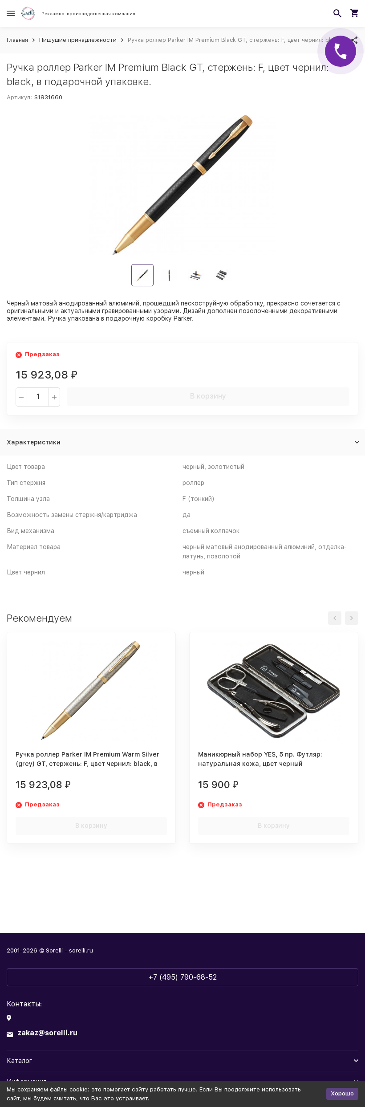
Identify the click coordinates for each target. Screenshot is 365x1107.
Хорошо (342, 1093)
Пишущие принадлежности (78, 40)
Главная (17, 40)
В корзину (208, 396)
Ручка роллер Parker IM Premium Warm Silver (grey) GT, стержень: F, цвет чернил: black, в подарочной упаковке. (87, 764)
